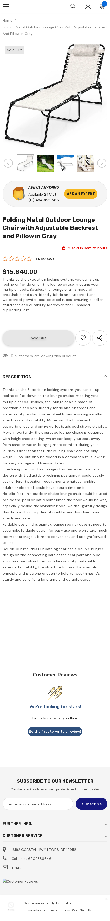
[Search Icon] (72, 6)
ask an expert (81, 193)
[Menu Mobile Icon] (6, 6)
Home (8, 20)
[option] (55, 96)
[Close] (106, 898)
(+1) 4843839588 (43, 200)
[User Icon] (88, 6)
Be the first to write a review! (55, 731)
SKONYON (29, 6)
